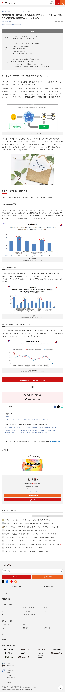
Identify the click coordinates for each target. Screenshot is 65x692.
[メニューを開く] (2, 2)
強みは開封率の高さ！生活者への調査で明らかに (26, 59)
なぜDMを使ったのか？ (19, 51)
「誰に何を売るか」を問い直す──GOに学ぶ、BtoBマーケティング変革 (23, 548)
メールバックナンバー (33, 491)
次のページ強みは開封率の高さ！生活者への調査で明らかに (32, 379)
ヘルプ (8, 663)
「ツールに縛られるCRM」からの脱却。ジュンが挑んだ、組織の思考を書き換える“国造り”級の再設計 (31, 544)
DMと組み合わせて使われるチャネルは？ (24, 54)
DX (2, 608)
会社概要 (9, 675)
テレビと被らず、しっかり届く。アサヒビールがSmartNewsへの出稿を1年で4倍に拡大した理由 (30, 541)
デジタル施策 (26, 611)
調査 (24, 624)
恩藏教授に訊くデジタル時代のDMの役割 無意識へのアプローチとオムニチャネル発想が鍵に (30, 430)
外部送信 (9, 682)
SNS (45, 611)
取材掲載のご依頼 (48, 586)
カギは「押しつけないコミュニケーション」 (24, 38)
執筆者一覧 (47, 628)
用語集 (4, 640)
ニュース (4, 593)
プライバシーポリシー (12, 680)
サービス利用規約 (11, 677)
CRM (3, 24)
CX (16, 24)
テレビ (45, 608)
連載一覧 (25, 628)
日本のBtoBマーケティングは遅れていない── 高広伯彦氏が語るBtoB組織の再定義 (26, 551)
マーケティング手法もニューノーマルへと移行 (25, 36)
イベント (4, 634)
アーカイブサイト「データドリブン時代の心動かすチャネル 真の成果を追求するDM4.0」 (28, 419)
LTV (20, 24)
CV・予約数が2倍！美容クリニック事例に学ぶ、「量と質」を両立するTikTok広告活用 (27, 520)
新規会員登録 (33, 495)
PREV (5, 387)
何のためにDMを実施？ (19, 49)
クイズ (3, 628)
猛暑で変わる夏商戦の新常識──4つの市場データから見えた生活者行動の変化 (25, 530)
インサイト (5, 615)
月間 (48, 516)
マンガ (45, 624)
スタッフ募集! (10, 668)
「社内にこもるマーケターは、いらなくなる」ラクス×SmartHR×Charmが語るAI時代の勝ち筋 (29, 537)
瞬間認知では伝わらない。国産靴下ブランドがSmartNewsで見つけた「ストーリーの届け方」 (29, 523)
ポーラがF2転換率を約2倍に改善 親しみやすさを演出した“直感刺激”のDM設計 (26, 432)
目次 (32, 31)
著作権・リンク (10, 665)
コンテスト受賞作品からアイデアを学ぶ (23, 61)
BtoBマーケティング (28, 608)
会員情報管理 (10, 670)
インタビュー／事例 (10, 24)
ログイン (33, 500)
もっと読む (6, 434)
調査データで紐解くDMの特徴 (21, 46)
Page (6, 37)
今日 (17, 516)
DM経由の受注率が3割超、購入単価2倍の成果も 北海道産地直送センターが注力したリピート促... (31, 427)
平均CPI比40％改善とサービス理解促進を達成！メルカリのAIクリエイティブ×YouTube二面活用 (30, 534)
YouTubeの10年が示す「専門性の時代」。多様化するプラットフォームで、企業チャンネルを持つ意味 (31, 527)
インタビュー (5, 624)
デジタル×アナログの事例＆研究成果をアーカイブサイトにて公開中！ (31, 66)
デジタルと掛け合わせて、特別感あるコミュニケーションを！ (29, 64)
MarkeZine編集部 (6, 21)
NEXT (59, 387)
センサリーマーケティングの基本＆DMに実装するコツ (27, 44)
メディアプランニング (29, 615)
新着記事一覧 (6, 599)
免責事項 (9, 672)
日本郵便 (7, 417)
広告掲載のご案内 (16, 586)
